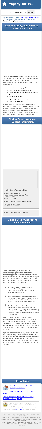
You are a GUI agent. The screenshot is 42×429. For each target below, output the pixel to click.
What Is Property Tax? (23, 414)
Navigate (31, 12)
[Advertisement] (21, 53)
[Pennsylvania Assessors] (29, 17)
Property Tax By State (9, 414)
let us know (18, 409)
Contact (25, 415)
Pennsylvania (8, 19)
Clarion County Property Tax (25, 19)
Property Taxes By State (11, 17)
